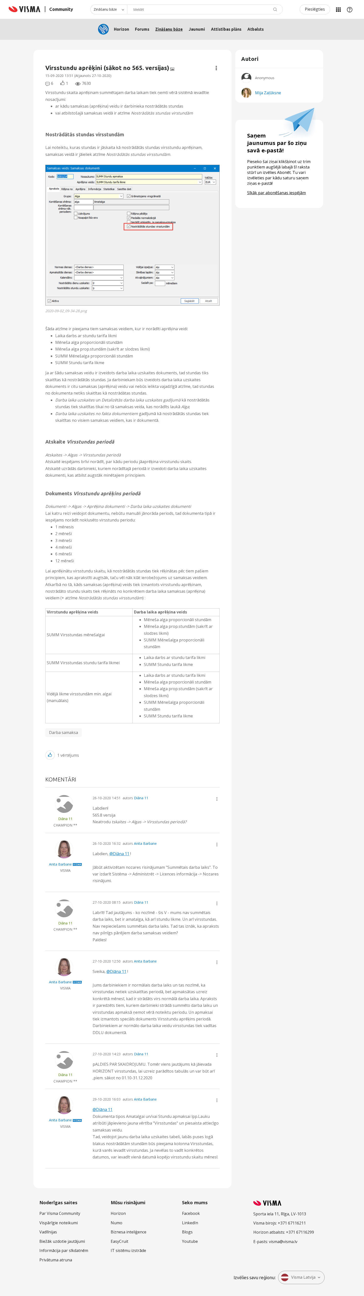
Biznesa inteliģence (128, 1232)
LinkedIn (190, 1222)
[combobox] (205, 9)
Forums (142, 29)
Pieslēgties (315, 9)
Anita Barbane (145, 843)
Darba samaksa (63, 732)
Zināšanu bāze (169, 29)
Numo (116, 1222)
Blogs (187, 1232)
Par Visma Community (59, 1213)
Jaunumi (197, 29)
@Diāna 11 (119, 853)
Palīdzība (349, 9)
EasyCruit (119, 1241)
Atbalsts (255, 29)
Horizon (121, 29)
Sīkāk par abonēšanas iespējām (276, 192)
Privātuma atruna (55, 1260)
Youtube (190, 1241)
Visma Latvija (303, 1277)
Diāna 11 (141, 798)
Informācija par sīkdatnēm (63, 1250)
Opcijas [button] (216, 68)
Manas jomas (338, 9)
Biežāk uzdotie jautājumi (62, 1241)
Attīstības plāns (226, 29)
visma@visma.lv (283, 1241)
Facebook (191, 1213)
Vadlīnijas (48, 1232)
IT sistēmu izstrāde (128, 1250)
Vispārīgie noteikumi (58, 1222)
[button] (132, 235)
